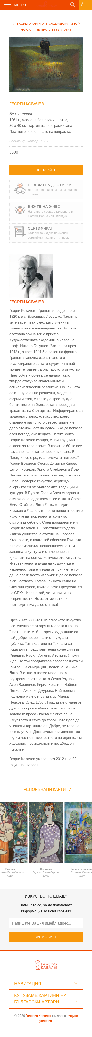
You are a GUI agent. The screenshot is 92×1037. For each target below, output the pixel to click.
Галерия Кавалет (38, 1016)
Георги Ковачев (26, 104)
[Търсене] (72, 4)
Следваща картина (63, 23)
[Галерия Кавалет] (46, 5)
